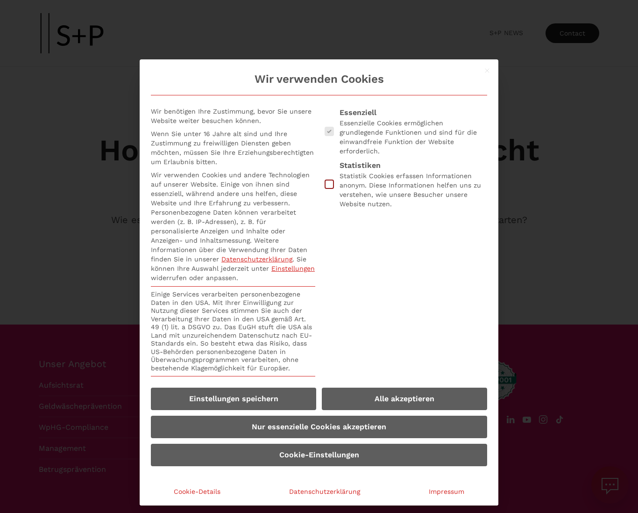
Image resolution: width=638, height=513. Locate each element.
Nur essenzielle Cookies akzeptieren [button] (319, 426)
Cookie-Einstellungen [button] (319, 454)
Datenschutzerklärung (256, 259)
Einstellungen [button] (293, 268)
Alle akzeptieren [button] (404, 398)
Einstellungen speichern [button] (233, 398)
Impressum (446, 491)
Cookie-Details (197, 491)
